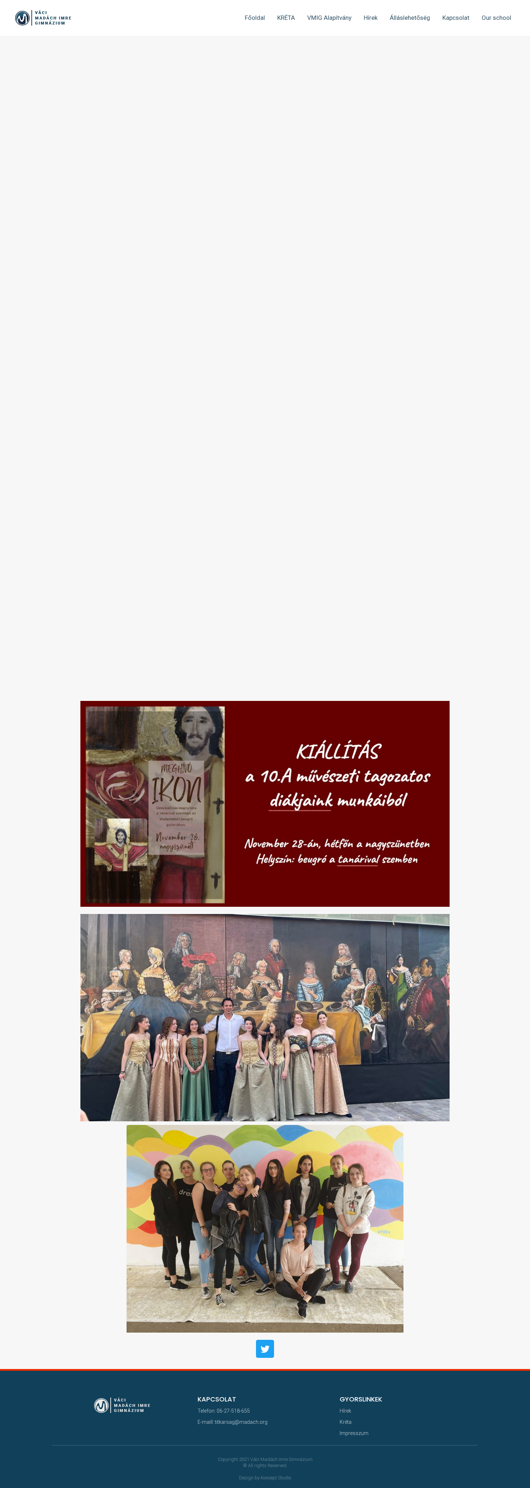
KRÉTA (286, 17)
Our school (496, 17)
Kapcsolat (455, 17)
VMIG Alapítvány (329, 17)
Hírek (370, 17)
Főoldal (255, 17)
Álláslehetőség (410, 17)
